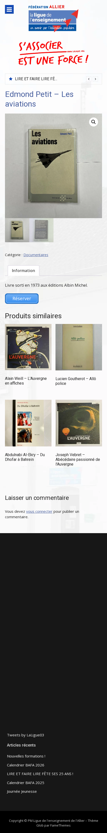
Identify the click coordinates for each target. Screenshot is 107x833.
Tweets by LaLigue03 (25, 734)
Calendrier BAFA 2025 (25, 782)
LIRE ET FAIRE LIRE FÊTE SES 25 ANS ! (49, 79)
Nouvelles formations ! (26, 756)
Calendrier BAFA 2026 (25, 765)
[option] (56, 79)
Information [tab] (23, 270)
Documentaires (35, 254)
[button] (93, 122)
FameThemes (60, 825)
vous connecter (39, 511)
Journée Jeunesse (22, 791)
